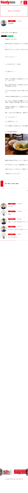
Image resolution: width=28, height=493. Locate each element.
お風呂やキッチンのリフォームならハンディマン (8, 2)
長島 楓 (12, 203)
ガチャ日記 (10, 206)
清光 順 (11, 21)
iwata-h (11, 211)
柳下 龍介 (11, 226)
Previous (1, 472)
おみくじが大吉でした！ (13, 237)
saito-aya (12, 234)
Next (27, 472)
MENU (25, 3)
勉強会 (9, 214)
